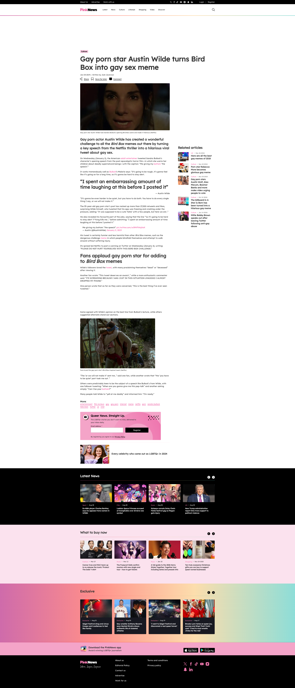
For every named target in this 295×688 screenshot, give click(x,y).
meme (104, 238)
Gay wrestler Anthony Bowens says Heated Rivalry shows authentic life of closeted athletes (129, 627)
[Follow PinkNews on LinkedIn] (192, 2)
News (113, 10)
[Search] (213, 9)
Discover (161, 10)
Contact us (120, 670)
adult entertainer (129, 158)
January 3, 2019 (114, 230)
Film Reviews (99, 404)
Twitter (93, 407)
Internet (123, 404)
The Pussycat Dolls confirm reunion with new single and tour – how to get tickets (128, 567)
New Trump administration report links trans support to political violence (196, 510)
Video (152, 10)
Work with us (108, 2)
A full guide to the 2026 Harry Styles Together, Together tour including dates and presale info (164, 567)
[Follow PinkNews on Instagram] (207, 664)
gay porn (114, 404)
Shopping (142, 10)
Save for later (101, 79)
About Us (84, 2)
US (98, 407)
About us (119, 660)
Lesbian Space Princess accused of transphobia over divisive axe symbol (130, 510)
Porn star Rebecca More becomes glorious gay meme (201, 169)
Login (201, 2)
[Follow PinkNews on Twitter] (185, 664)
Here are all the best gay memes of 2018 (201, 157)
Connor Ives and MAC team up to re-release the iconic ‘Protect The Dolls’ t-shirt (96, 567)
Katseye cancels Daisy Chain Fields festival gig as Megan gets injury (163, 510)
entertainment (86, 404)
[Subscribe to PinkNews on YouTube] (202, 664)
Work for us (120, 680)
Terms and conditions (158, 660)
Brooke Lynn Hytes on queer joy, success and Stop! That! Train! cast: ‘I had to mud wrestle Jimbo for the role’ (198, 627)
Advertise (95, 2)
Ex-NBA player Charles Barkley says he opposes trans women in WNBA (96, 510)
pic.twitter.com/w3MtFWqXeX (131, 227)
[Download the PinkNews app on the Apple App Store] (190, 650)
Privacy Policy (120, 437)
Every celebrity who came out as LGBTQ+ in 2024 (139, 453)
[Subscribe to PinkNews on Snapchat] (185, 670)
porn (144, 404)
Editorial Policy (122, 665)
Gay (107, 404)
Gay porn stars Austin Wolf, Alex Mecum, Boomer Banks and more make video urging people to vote (200, 186)
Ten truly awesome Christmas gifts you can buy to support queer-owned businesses (197, 567)
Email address (99, 426)
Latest (105, 10)
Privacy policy (154, 665)
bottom (157, 164)
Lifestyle (131, 10)
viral (102, 407)
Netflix (137, 404)
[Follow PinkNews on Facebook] (191, 664)
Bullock (112, 171)
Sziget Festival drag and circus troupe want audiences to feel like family (96, 626)
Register (211, 2)
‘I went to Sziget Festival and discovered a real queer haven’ (164, 625)
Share (86, 79)
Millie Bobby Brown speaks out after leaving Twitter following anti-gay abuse (200, 221)
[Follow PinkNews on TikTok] (196, 664)
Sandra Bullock (154, 404)
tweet (109, 267)
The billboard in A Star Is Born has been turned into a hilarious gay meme (201, 204)
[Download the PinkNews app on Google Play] (207, 650)
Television (84, 407)
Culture (122, 10)
